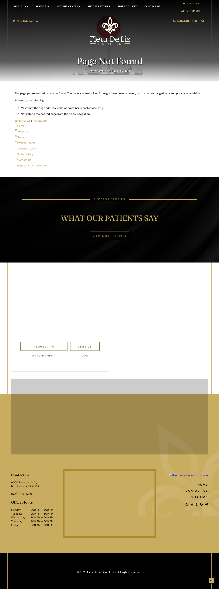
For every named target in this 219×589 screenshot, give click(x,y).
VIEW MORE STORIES (109, 236)
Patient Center (67, 6)
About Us (19, 6)
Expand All (40, 121)
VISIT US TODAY (85, 348)
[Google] (201, 504)
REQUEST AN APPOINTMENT (191, 4)
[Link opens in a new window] (109, 503)
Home (92, 70)
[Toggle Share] (206, 504)
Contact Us (152, 6)
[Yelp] (197, 504)
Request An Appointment (32, 165)
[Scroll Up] (211, 582)
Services (42, 6)
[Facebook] (186, 504)
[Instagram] (192, 504)
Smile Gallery (127, 6)
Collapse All (23, 121)
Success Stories (99, 6)
